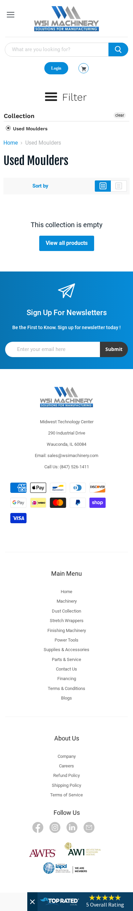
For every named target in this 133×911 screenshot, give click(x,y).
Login (56, 68)
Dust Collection (66, 611)
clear (119, 115)
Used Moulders (29, 128)
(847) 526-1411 (74, 466)
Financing (66, 678)
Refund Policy (66, 775)
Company (67, 756)
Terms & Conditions (66, 688)
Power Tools (66, 640)
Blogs (66, 698)
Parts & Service (66, 659)
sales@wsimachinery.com (72, 455)
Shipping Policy (66, 785)
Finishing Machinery (66, 630)
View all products (67, 243)
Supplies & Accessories (66, 649)
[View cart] (83, 69)
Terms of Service (66, 794)
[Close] (32, 901)
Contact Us (66, 669)
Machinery (67, 601)
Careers (66, 765)
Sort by (40, 186)
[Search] (118, 49)
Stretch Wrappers (67, 620)
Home (10, 143)
